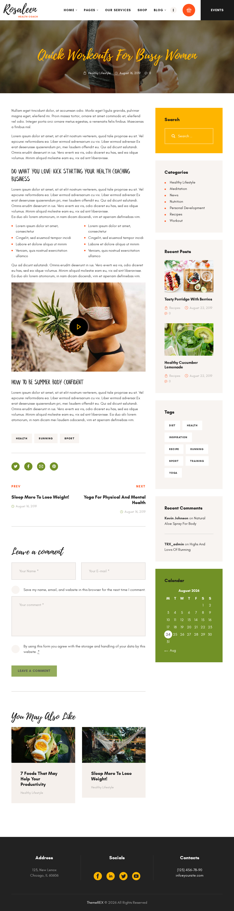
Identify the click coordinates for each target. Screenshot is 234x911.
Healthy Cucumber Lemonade (181, 365)
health (21, 438)
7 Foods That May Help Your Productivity (39, 779)
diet (172, 425)
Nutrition (176, 201)
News (174, 195)
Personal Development (187, 208)
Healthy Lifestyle (99, 73)
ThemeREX (95, 903)
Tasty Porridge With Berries (188, 299)
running (46, 438)
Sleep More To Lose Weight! (111, 776)
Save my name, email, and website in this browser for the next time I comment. (85, 590)
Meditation (178, 189)
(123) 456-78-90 (189, 870)
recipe (174, 449)
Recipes (176, 214)
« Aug (171, 650)
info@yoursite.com (189, 875)
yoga (173, 472)
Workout (176, 221)
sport (69, 438)
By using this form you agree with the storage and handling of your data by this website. (84, 649)
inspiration (178, 437)
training (197, 461)
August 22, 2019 (201, 308)
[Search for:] (189, 136)
